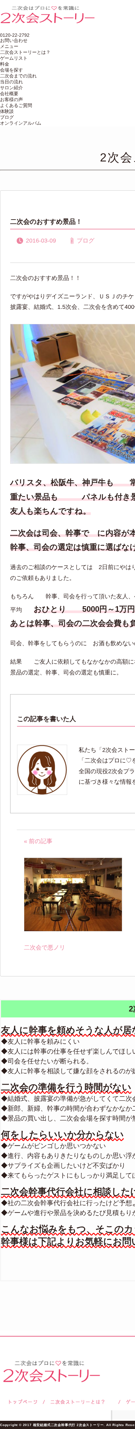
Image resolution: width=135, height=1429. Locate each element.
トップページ (22, 1402)
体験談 (7, 111)
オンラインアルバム (20, 123)
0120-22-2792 (14, 35)
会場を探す (11, 70)
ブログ (7, 117)
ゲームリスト (14, 58)
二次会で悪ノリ (44, 947)
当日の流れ (11, 81)
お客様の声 (11, 99)
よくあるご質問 (16, 105)
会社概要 (9, 93)
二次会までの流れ (18, 75)
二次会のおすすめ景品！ (46, 221)
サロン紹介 (11, 87)
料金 (4, 64)
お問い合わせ (14, 40)
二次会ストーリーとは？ (25, 52)
